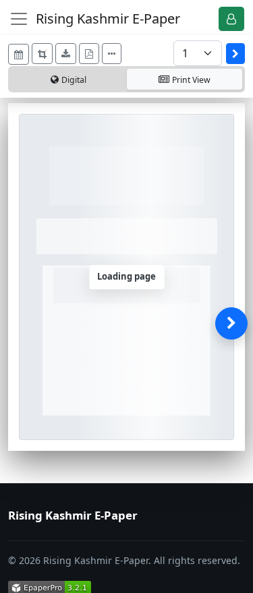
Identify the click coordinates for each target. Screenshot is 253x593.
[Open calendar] (18, 54)
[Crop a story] (42, 53)
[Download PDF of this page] (89, 53)
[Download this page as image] (65, 53)
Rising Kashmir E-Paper (108, 18)
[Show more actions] (111, 53)
